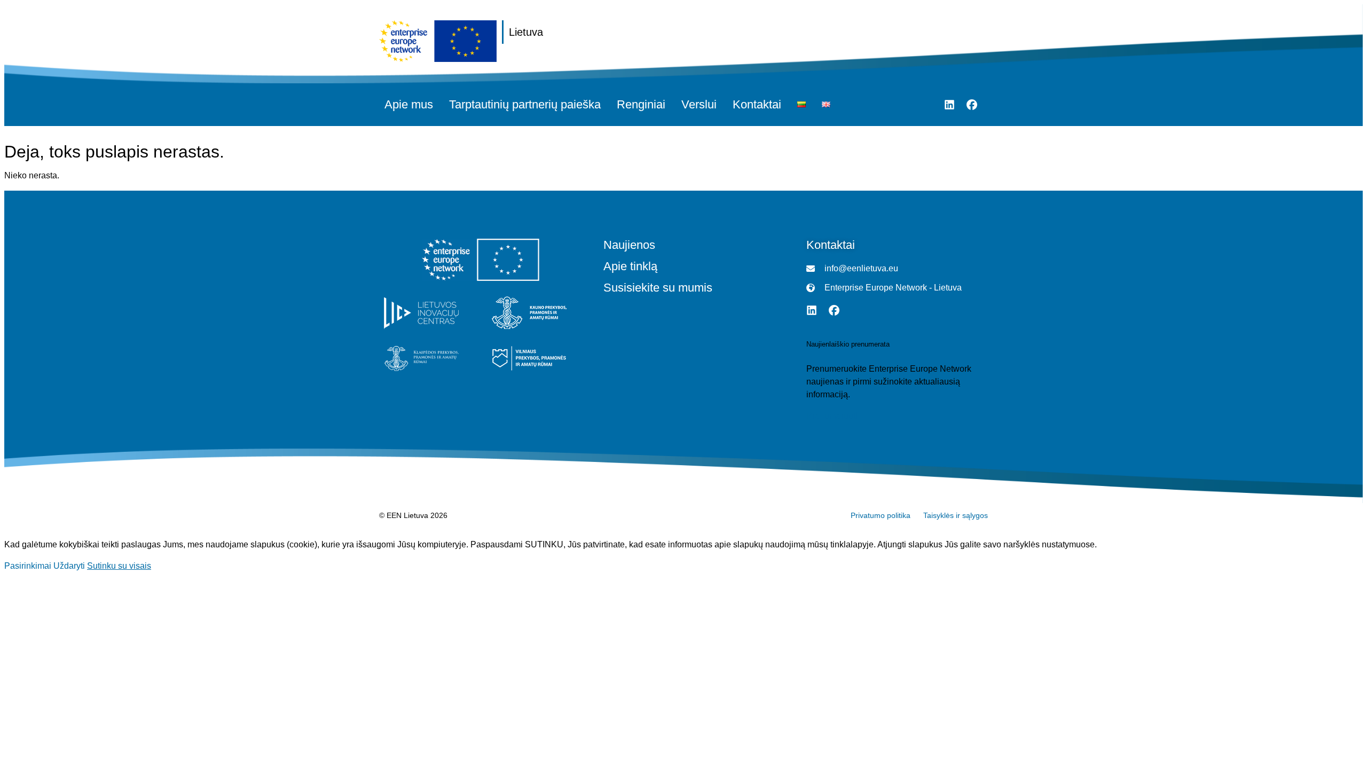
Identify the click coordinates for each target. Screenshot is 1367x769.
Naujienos (629, 245)
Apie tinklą (630, 266)
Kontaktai (757, 104)
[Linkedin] (949, 104)
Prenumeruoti (832, 416)
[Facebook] (972, 104)
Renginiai (641, 104)
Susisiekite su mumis (657, 287)
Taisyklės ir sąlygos (955, 515)
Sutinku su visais (119, 565)
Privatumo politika (880, 515)
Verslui (699, 104)
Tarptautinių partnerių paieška (525, 104)
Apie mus (408, 104)
